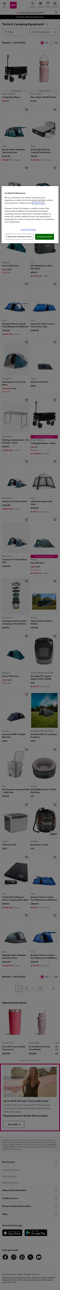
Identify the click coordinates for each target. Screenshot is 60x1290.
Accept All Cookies (44, 236)
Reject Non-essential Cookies (20, 236)
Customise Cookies (28, 229)
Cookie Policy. (39, 203)
